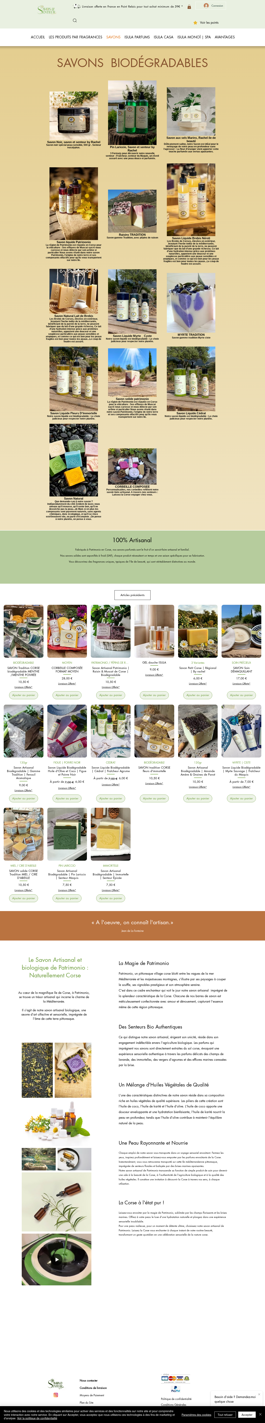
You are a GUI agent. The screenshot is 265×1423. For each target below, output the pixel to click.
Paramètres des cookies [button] (196, 1415)
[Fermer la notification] (259, 1394)
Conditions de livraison (93, 1388)
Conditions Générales (173, 1405)
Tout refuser (225, 1415)
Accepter (247, 1415)
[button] (189, 6)
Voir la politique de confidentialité (37, 1418)
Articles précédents (132, 595)
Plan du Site (86, 1402)
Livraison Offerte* (23, 687)
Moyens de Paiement (92, 1395)
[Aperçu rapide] (23, 631)
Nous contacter (89, 1380)
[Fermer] (260, 1414)
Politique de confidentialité (176, 1399)
